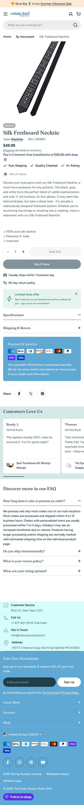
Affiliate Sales (12, 781)
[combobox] (42, 25)
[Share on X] (31, 393)
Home (7, 36)
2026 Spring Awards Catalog (22, 774)
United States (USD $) (23, 734)
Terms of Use (51, 692)
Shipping (8, 150)
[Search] (75, 25)
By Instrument (25, 36)
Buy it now (42, 264)
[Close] (76, 293)
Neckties (17, 139)
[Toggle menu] (5, 14)
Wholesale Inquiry (57, 774)
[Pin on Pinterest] (42, 393)
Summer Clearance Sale (55, 3)
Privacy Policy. (70, 692)
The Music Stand (25, 788)
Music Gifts (44, 788)
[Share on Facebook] (19, 393)
